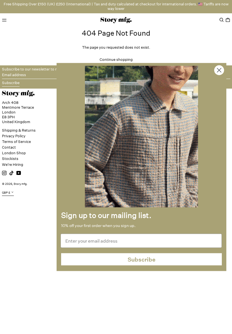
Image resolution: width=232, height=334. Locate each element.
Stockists (10, 158)
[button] (221, 20)
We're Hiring (12, 164)
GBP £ (6, 193)
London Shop (14, 153)
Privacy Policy (13, 136)
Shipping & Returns (19, 130)
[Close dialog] (219, 70)
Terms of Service (16, 141)
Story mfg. (20, 184)
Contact (9, 147)
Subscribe (142, 259)
